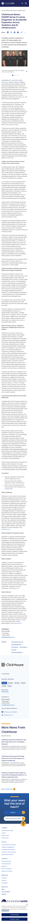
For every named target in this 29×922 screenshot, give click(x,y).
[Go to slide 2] (15, 75)
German (17, 683)
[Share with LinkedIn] (7, 32)
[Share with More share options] (25, 32)
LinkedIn (7, 488)
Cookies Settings (14, 914)
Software (13, 649)
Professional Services (17, 642)
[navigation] (25, 3)
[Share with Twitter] (11, 32)
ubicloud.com (17, 623)
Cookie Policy (5, 910)
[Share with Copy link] (21, 32)
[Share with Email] (18, 32)
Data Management (16, 644)
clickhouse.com (6, 529)
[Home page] (8, 3)
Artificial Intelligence (17, 652)
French (23, 683)
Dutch (9, 686)
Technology (14, 647)
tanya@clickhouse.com (8, 637)
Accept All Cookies (14, 919)
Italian (4, 686)
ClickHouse (5, 82)
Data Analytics (23, 647)
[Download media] (26, 71)
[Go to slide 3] (17, 75)
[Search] (22, 3)
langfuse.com (15, 588)
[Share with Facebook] (14, 32)
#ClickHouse (5, 691)
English (4, 683)
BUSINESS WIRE (17, 80)
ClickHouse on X (8, 715)
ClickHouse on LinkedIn (10, 712)
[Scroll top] (23, 823)
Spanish (10, 683)
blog (23, 483)
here (19, 478)
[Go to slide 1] (12, 75)
